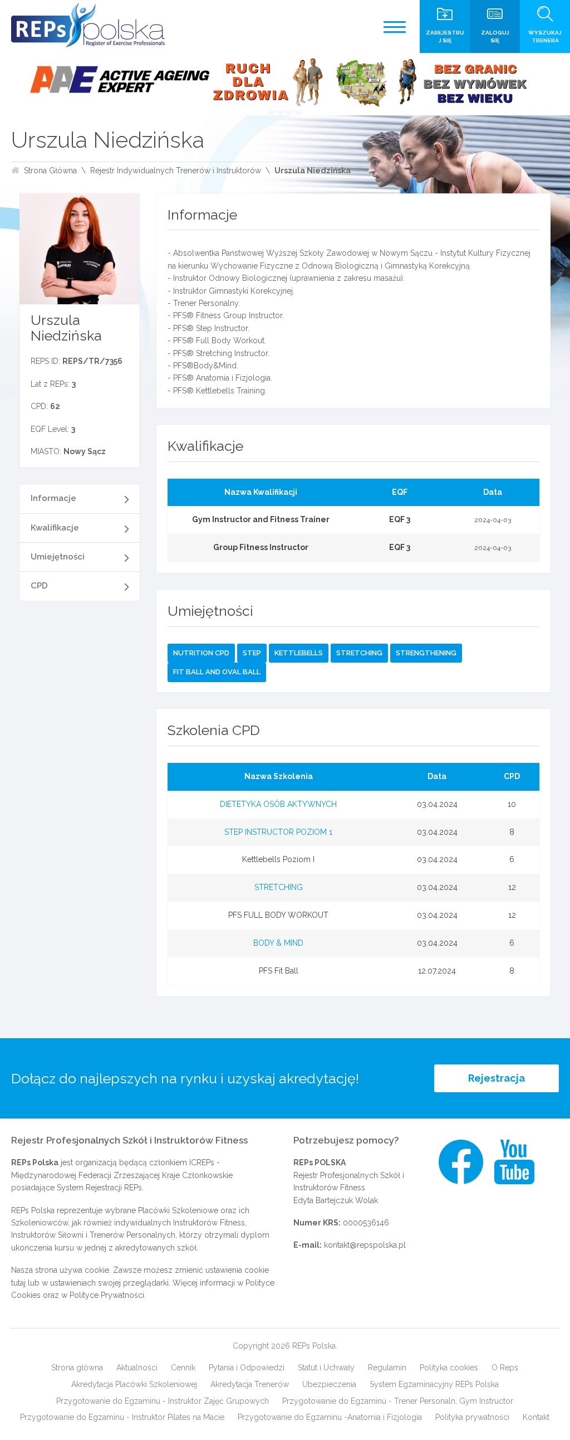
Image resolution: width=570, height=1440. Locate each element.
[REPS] (88, 25)
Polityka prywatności (472, 1417)
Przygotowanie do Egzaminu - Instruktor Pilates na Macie (122, 1417)
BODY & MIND (278, 942)
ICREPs (201, 1162)
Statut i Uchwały (326, 1367)
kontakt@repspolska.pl (365, 1244)
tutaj (18, 1282)
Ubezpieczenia (329, 1384)
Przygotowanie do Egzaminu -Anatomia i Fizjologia (330, 1417)
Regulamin (387, 1367)
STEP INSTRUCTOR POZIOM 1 (278, 832)
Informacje (53, 498)
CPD (39, 586)
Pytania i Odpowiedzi (246, 1367)
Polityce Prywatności (107, 1295)
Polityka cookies (449, 1367)
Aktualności (137, 1367)
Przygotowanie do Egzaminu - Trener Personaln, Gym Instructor (397, 1401)
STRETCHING (278, 887)
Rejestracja (496, 1078)
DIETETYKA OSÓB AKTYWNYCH (278, 804)
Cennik (183, 1367)
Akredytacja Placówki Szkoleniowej (134, 1384)
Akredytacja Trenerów (249, 1384)
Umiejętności (58, 557)
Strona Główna (50, 170)
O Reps (505, 1367)
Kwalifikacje (55, 528)
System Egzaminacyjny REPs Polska (434, 1384)
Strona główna (77, 1367)
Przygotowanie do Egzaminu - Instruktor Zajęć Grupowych (162, 1401)
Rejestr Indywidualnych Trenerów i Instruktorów (175, 170)
